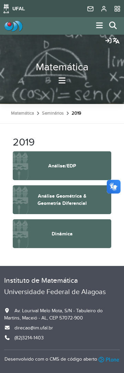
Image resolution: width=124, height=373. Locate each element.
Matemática (62, 67)
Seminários (53, 113)
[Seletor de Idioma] (116, 41)
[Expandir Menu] (99, 26)
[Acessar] (108, 41)
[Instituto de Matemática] (13, 26)
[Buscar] (113, 26)
